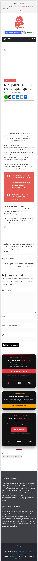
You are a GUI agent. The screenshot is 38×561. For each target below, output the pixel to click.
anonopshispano (18, 187)
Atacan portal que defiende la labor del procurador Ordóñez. (19, 265)
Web (3, 335)
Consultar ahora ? (19, 429)
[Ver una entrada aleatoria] (33, 39)
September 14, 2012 (18, 199)
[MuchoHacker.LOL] (4, 39)
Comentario (7, 290)
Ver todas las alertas (19, 405)
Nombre (6, 316)
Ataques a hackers (10, 80)
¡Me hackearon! (10, 259)
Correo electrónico (9, 326)
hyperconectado (24, 93)
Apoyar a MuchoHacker (19, 371)
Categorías (5, 454)
